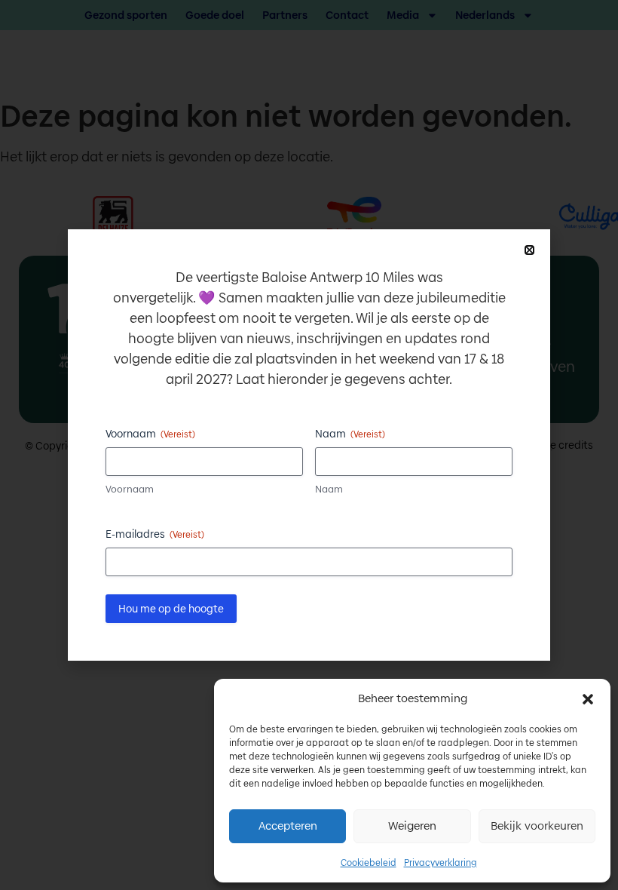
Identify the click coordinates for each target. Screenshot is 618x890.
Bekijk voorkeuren (537, 825)
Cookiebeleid (368, 863)
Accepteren (288, 825)
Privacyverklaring (440, 863)
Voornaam (130, 489)
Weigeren (412, 825)
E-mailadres (155, 534)
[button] (587, 699)
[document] (309, 445)
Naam (329, 489)
